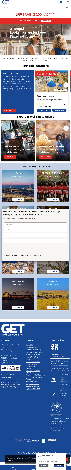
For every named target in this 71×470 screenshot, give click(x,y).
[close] (66, 211)
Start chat (58, 465)
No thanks (43, 465)
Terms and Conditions (9, 259)
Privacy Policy (22, 259)
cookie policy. (11, 460)
